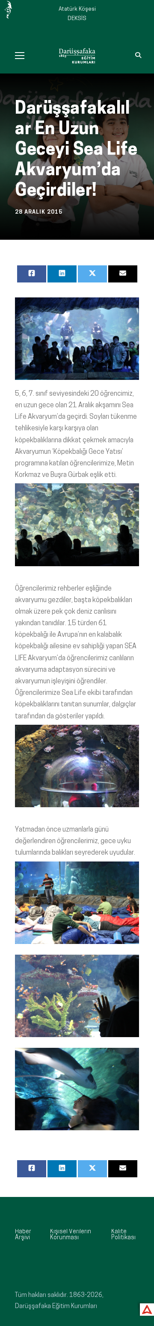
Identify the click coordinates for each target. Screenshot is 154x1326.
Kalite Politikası (123, 1235)
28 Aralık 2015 (38, 212)
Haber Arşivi (23, 1235)
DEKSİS (77, 18)
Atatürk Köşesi (77, 9)
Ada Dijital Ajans (145, 1308)
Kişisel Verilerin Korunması (70, 1235)
